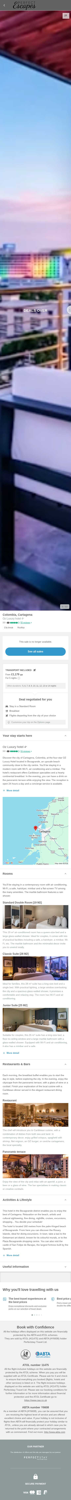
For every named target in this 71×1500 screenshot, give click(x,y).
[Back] (4, 5)
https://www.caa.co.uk (35, 1400)
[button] (35, 736)
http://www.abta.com (54, 1432)
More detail (13, 790)
